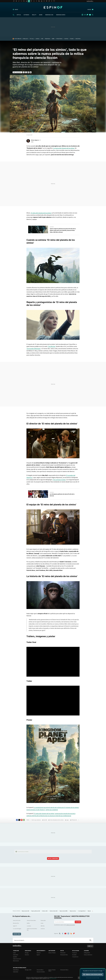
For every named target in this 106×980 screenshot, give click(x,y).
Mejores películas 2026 (35, 911)
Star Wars (66, 38)
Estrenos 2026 (45, 911)
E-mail (31, 72)
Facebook (85, 15)
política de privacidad (70, 925)
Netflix (53, 38)
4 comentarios (18, 72)
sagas (67, 820)
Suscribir (78, 922)
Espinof (53, 7)
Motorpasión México (64, 969)
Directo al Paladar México (52, 970)
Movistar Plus (16, 923)
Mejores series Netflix (64, 911)
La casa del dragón (17, 928)
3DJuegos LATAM (28, 969)
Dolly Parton (78, 38)
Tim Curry (32, 38)
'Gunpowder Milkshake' (33, 348)
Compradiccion (75, 956)
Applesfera (15, 956)
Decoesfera (74, 954)
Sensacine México (40, 969)
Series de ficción (16, 920)
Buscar (90, 940)
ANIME (40, 14)
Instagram (82, 15)
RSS (71, 933)
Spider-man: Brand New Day (32, 929)
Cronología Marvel (82, 911)
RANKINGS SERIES (60, 14)
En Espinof (52, 226)
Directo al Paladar (52, 952)
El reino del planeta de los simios (56, 820)
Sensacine (39, 952)
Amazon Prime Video (31, 920)
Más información (53, 978)
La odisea (29, 926)
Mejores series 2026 (25, 911)
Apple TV (15, 926)
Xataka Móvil (15, 954)
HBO (42, 38)
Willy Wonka (47, 38)
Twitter (92, 15)
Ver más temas (16, 934)
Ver (53, 858)
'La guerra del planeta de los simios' (64, 148)
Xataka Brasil (15, 971)
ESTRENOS (26, 14)
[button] (36, 140)
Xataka (14, 952)
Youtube (90, 15)
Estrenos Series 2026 (54, 911)
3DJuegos (27, 952)
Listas (42, 923)
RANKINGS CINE (49, 14)
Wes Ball (45, 820)
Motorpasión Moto (64, 954)
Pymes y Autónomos (88, 954)
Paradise (71, 38)
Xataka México (16, 969)
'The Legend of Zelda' (59, 480)
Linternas (37, 38)
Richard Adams (59, 38)
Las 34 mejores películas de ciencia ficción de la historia (62, 494)
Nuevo (89, 9)
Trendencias (74, 952)
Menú (16, 9)
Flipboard (87, 15)
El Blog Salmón (87, 952)
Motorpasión (62, 952)
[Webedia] (17, 946)
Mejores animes (73, 911)
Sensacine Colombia (41, 971)
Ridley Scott (25, 38)
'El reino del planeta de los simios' (41, 213)
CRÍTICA (19, 14)
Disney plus (43, 920)
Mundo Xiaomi (16, 960)
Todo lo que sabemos (36, 820)
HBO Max (42, 926)
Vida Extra (27, 954)
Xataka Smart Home (17, 958)
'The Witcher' (52, 346)
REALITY (34, 14)
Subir (89, 946)
